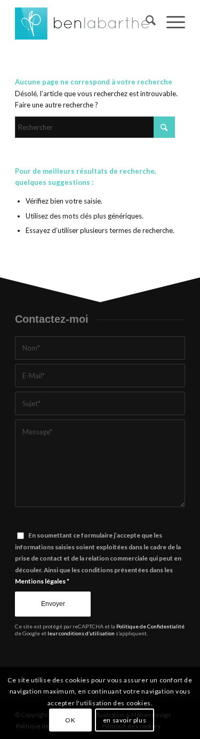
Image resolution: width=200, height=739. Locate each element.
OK (70, 720)
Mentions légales (40, 581)
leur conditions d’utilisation (81, 633)
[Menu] (170, 22)
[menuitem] (145, 22)
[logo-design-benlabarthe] (83, 22)
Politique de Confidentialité (150, 626)
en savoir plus (124, 720)
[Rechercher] (145, 22)
